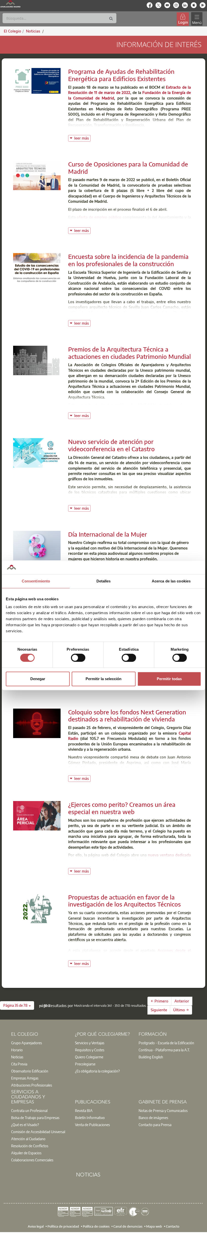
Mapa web (154, 1226)
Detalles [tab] (103, 581)
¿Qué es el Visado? (25, 1124)
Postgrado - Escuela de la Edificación (166, 1042)
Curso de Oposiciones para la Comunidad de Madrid (128, 167)
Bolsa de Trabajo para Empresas (35, 1117)
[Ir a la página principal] (10, 4)
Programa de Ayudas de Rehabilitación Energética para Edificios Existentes (121, 74)
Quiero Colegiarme (89, 1057)
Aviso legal (36, 1226)
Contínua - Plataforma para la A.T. (164, 1050)
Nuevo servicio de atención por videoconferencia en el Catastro (111, 445)
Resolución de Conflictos (29, 1145)
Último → (181, 1009)
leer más (82, 137)
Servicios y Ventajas (89, 1042)
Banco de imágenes (153, 1117)
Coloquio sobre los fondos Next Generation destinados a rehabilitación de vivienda (127, 715)
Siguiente (159, 1009)
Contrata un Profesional (29, 1110)
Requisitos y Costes (89, 1050)
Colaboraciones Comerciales (32, 1160)
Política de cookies (96, 1226)
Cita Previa (19, 1064)
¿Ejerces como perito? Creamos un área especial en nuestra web (121, 808)
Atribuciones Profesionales (31, 1085)
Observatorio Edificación (29, 1071)
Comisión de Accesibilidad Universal (38, 1131)
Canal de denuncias (127, 1226)
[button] (17, 1005)
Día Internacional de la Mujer (107, 534)
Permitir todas (169, 679)
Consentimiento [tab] (36, 581)
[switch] (78, 658)
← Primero (159, 1001)
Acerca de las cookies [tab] (171, 581)
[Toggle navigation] (196, 19)
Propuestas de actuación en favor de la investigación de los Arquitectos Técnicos (124, 900)
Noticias (17, 1057)
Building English (151, 1057)
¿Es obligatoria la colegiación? (97, 1071)
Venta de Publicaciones (92, 1124)
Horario (17, 1050)
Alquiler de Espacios (26, 1153)
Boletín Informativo (90, 1117)
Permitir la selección (103, 679)
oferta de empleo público (99, 217)
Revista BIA (84, 1110)
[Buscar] (111, 18)
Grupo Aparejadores (26, 1042)
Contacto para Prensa (155, 1124)
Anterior (181, 1001)
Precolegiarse (85, 1064)
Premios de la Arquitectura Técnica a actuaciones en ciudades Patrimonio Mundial (129, 352)
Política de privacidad (63, 1226)
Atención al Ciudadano (28, 1138)
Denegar (37, 679)
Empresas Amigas (24, 1078)
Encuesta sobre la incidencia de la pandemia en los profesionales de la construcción (128, 260)
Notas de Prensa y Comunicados (163, 1110)
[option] (40, 1042)
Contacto (172, 1226)
